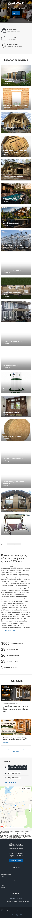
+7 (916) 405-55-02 (16, 8)
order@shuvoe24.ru (10, 782)
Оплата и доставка (6, 874)
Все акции (16, 751)
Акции (2, 885)
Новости (3, 887)
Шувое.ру (16, 13)
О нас (2, 876)
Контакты (3, 889)
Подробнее (6, 714)
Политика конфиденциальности (8, 911)
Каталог (3, 871)
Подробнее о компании (8, 630)
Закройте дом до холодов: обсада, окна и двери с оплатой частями (15, 738)
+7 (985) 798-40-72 (14, 777)
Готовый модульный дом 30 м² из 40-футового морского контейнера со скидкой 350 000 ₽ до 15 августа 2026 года (16, 708)
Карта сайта (20, 911)
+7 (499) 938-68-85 (14, 773)
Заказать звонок (16, 860)
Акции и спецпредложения (14, 37)
